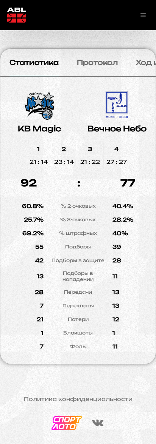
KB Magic (39, 128)
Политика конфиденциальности (78, 399)
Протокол (97, 62)
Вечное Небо (117, 128)
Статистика (34, 62)
